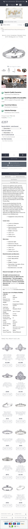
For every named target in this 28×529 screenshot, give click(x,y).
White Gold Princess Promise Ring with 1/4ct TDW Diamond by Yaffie (20, 413)
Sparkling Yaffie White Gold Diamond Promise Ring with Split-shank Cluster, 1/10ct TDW (20, 498)
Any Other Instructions (7, 139)
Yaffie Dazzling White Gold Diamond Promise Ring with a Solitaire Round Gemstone (7, 414)
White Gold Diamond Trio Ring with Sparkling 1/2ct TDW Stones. (7, 497)
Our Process (14, 179)
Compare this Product (14, 165)
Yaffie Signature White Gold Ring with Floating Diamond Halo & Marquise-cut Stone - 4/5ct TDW (7, 357)
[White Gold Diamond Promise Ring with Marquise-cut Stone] (14, 52)
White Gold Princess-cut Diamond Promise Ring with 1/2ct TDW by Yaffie (7, 468)
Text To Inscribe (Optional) (8, 134)
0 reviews (11, 168)
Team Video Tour (14, 182)
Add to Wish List (14, 163)
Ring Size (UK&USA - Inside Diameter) (10, 126)
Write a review (18, 168)
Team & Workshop (20, 176)
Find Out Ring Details (14, 173)
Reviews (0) (7, 176)
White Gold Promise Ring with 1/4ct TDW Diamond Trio (7, 439)
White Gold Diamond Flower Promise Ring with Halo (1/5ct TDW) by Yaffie (7, 385)
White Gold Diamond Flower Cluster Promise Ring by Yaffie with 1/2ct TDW (20, 441)
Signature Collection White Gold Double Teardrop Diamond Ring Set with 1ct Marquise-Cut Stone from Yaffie (20, 386)
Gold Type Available (6, 130)
